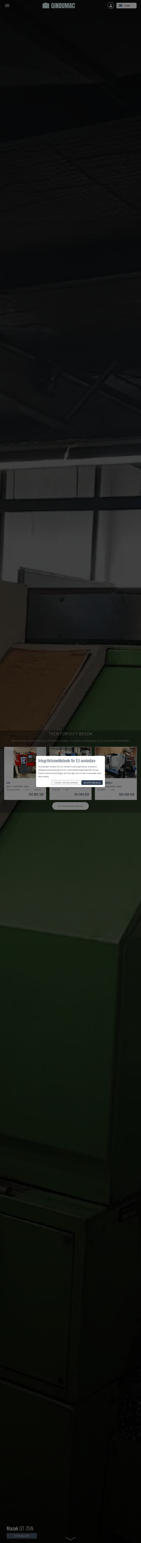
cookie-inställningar (66, 782)
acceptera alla (92, 782)
